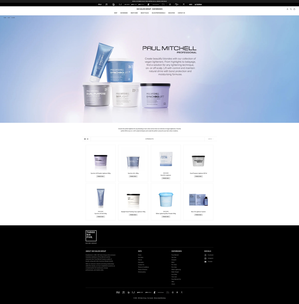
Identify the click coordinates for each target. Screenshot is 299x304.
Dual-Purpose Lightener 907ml (198, 173)
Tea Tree (173, 257)
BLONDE (13, 17)
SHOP (115, 12)
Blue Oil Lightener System (198, 211)
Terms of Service (142, 269)
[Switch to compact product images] (87, 139)
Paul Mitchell (175, 255)
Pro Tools (174, 264)
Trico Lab (174, 276)
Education (171, 12)
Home (5, 17)
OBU (172, 281)
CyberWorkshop (162, 298)
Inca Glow (174, 274)
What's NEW (134, 12)
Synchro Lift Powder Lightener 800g (100, 173)
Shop (9, 17)
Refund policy (142, 272)
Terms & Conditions (143, 267)
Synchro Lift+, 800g (133, 173)
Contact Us (181, 12)
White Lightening (176, 269)
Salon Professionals (158, 12)
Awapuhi (173, 259)
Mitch (172, 262)
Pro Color (174, 267)
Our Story (140, 257)
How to (140, 259)
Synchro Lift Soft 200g (101, 213)
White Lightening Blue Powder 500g (166, 213)
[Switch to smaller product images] (85, 139)
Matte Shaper (175, 272)
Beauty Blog (145, 12)
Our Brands (124, 12)
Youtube (210, 261)
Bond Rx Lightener (166, 175)
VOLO (173, 284)
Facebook (210, 255)
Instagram (210, 258)
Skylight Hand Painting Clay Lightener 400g (133, 211)
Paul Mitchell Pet (176, 279)
